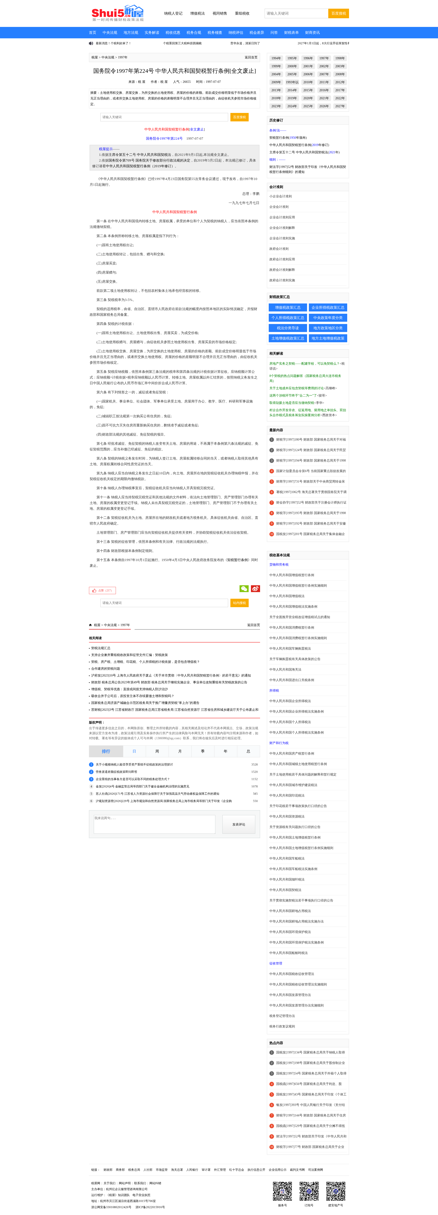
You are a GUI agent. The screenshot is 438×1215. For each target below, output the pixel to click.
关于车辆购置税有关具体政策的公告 (295, 659)
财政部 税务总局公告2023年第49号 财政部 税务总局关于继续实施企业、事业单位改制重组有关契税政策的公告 (169, 682)
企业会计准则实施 (282, 238)
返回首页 (251, 57)
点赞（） (105, 590)
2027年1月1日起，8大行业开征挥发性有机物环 (261, 43)
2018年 (276, 98)
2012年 (340, 82)
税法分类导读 (288, 328)
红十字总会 (236, 1169)
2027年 (340, 106)
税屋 (94, 57)
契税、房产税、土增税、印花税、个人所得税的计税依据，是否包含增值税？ (145, 662)
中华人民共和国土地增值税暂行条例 (295, 837)
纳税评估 (236, 32)
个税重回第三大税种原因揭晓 (115, 43)
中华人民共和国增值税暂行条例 (291, 575)
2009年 (276, 82)
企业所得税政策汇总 (328, 307)
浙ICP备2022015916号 (150, 1207)
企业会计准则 (279, 207)
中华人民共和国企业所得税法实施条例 (296, 711)
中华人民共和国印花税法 (287, 795)
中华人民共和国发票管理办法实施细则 (296, 1005)
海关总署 (177, 1169)
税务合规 (194, 32)
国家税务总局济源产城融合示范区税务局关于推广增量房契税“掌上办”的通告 (145, 703)
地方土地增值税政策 (328, 338)
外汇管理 (220, 1169)
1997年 (123, 57)
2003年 (340, 66)
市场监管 (162, 1169)
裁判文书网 (297, 1169)
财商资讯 (312, 32)
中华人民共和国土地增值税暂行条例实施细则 (301, 848)
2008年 (340, 74)
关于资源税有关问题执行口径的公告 (295, 827)
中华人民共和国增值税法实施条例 (293, 606)
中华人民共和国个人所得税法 (290, 722)
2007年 (324, 74)
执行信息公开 (256, 1169)
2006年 (308, 74)
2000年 (292, 66)
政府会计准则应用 (282, 259)
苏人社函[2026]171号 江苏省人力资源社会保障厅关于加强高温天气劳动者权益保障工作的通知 (157, 793)
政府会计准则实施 (282, 280)
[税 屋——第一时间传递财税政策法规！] (117, 20)
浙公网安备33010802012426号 (111, 1207)
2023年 (276, 106)
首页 (92, 32)
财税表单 (291, 32)
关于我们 (109, 1183)
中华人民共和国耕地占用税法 (290, 911)
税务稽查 (215, 32)
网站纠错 (155, 1183)
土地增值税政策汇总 (287, 338)
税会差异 (257, 32)
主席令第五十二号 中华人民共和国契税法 (140, 155)
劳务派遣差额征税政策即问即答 (116, 771)
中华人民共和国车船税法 (287, 858)
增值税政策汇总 (288, 307)
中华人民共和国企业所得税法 (290, 701)
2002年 (324, 66)
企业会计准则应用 (282, 217)
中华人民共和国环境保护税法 (290, 932)
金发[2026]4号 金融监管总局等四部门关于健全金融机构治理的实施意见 (142, 786)
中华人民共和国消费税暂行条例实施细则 (298, 638)
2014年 (292, 90)
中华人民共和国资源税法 (287, 816)
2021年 (324, 98)
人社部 (147, 1169)
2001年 (308, 66)
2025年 (308, 106)
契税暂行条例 (237, 560)
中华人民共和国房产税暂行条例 (291, 753)
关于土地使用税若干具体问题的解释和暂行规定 (302, 774)
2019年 (292, 98)
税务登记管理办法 (282, 1016)
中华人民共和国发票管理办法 (290, 995)
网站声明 (125, 1183)
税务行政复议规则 (282, 1026)
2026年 (324, 106)
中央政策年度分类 (328, 318)
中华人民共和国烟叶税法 (287, 879)
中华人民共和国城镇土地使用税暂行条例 (298, 764)
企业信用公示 (278, 1169)
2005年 (292, 74)
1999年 (276, 66)
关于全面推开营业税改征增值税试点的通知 (299, 617)
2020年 (308, 98)
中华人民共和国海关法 (285, 669)
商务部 (120, 1169)
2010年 (308, 82)
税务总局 (134, 1169)
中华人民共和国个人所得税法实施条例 (296, 732)
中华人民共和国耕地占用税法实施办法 (296, 921)
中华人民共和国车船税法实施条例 (293, 869)
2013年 (276, 90)
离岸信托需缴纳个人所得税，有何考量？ (324, 43)
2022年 (340, 98)
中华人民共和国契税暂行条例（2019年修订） (140, 166)
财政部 (108, 1169)
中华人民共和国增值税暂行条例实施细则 (298, 585)
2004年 (276, 74)
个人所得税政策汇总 (287, 318)
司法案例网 (315, 1169)
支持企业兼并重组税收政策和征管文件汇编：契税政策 (129, 655)
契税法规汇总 (100, 648)
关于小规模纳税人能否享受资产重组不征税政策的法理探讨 (134, 764)
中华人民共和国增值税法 (287, 596)
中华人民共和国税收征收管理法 (291, 974)
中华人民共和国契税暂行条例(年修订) (299, 145)
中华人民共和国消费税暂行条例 (291, 627)
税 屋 (141, 82)
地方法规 (131, 32)
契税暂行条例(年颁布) (288, 137)
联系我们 (140, 1183)
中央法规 (110, 32)
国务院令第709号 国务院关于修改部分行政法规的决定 (149, 160)
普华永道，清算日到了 (178, 43)
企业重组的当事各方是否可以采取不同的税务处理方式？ (133, 779)
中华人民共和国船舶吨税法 (288, 953)
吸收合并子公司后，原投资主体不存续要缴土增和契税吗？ (132, 696)
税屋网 (95, 1183)
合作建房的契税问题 (105, 668)
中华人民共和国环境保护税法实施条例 (296, 942)
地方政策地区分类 (328, 328)
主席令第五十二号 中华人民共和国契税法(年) (304, 152)
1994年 (276, 58)
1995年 (292, 58)
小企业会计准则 (280, 196)
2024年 (292, 106)
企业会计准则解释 (282, 228)
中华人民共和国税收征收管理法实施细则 (298, 984)
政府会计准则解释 (282, 270)
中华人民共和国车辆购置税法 (290, 648)
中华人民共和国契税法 (285, 890)
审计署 (206, 1169)
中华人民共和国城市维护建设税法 (293, 785)
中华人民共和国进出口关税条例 (291, 680)
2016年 (324, 90)
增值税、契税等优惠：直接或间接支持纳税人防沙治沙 (129, 689)
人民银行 (192, 1169)
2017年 (340, 90)
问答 (274, 32)
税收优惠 (173, 32)
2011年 (324, 82)
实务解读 (152, 32)
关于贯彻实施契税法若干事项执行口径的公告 (301, 900)
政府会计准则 (279, 249)
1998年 (340, 58)
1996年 (308, 58)
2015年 (308, 90)
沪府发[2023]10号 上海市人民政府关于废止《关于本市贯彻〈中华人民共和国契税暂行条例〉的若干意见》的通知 (171, 675)
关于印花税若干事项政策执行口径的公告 (298, 806)
